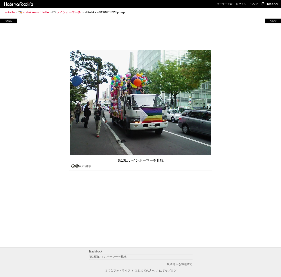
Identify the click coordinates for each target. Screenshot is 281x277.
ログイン (241, 3)
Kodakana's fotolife (36, 12)
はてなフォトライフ (117, 270)
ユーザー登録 (224, 3)
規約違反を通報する (180, 264)
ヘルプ (254, 3)
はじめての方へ (145, 270)
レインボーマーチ (68, 12)
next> (273, 21)
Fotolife (9, 12)
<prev (8, 21)
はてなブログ (167, 270)
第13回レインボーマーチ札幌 (107, 256)
